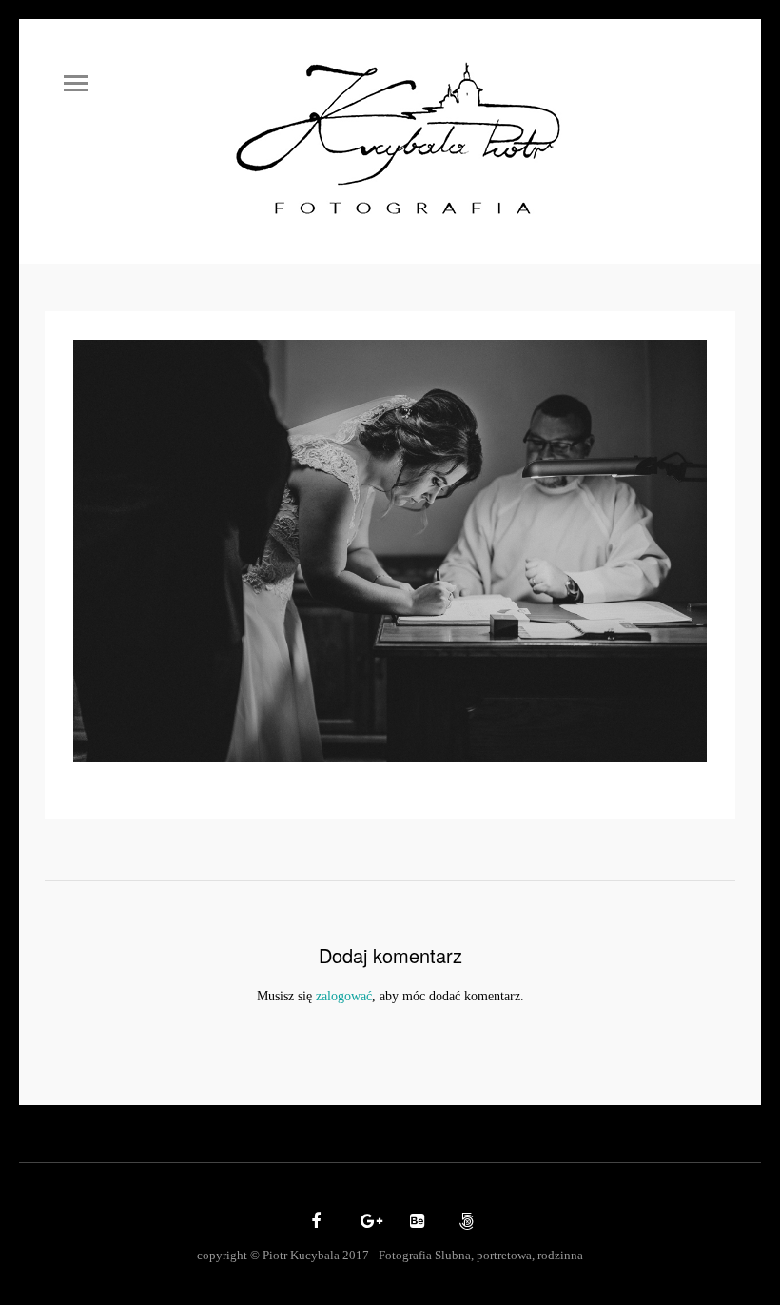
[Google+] (365, 1222)
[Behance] (414, 1222)
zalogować (344, 996)
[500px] (464, 1222)
